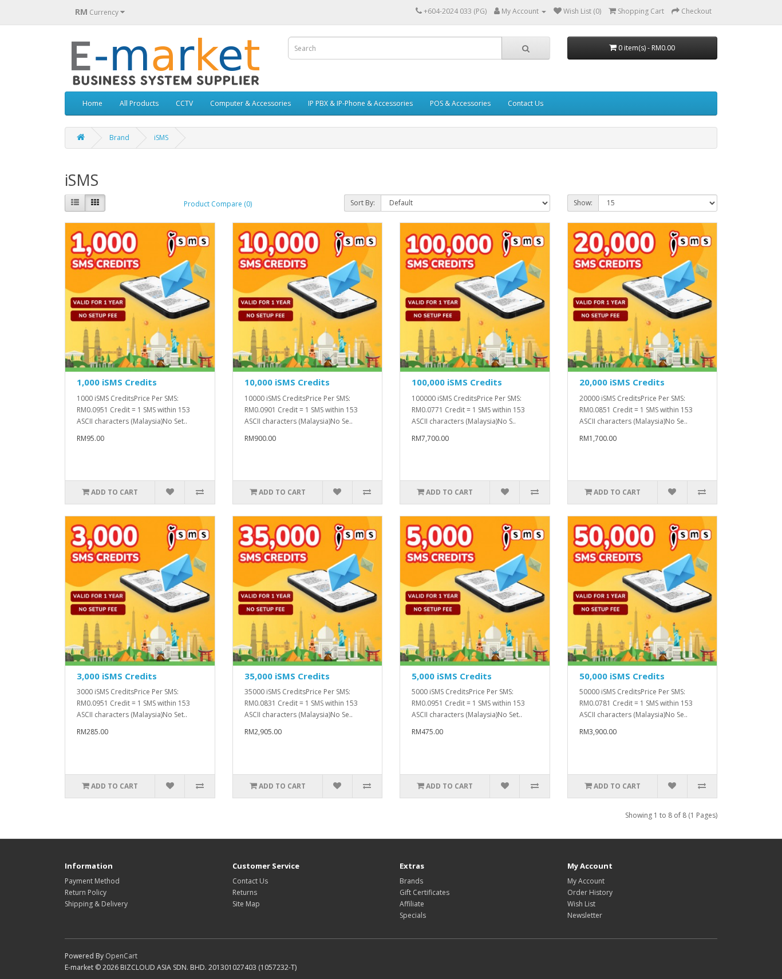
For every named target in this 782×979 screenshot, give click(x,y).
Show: (583, 203)
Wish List (581, 904)
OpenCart (121, 956)
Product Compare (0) (218, 204)
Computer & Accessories (250, 103)
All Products (139, 103)
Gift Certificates (424, 892)
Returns (244, 892)
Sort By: (362, 203)
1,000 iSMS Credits (117, 382)
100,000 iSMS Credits (457, 382)
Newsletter (584, 915)
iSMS (161, 137)
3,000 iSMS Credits (117, 676)
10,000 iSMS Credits (287, 382)
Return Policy (85, 892)
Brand (119, 137)
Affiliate (412, 904)
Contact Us (525, 103)
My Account (586, 881)
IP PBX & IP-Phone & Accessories (360, 103)
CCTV (184, 103)
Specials (413, 915)
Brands (411, 881)
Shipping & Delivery (96, 904)
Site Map (246, 904)
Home (92, 103)
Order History (590, 892)
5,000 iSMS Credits (452, 676)
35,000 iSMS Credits (287, 676)
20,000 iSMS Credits (622, 382)
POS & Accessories (460, 103)
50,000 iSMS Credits (622, 676)
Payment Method (92, 881)
